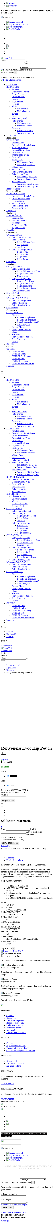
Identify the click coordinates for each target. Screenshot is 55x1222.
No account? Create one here (13, 1212)
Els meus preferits (13, 1066)
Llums (14, 332)
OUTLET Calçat (19, 354)
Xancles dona (23, 276)
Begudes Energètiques (26, 320)
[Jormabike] (11, 6)
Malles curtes (22, 109)
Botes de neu (22, 252)
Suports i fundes (18, 227)
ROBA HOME (12, 87)
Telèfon (34, 829)
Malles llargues (23, 111)
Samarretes (16, 128)
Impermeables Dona (20, 155)
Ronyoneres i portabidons (22, 337)
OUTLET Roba (18, 358)
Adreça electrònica (34, 832)
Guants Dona (17, 152)
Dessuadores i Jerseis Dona (23, 145)
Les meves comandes (15, 1063)
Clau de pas (6, 1199)
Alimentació (17, 315)
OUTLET (10, 349)
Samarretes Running (25, 133)
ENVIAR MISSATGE (10, 843)
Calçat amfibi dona (25, 283)
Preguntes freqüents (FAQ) (17, 1048)
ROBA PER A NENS (15, 193)
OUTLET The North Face (23, 363)
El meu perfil (11, 1061)
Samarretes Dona (19, 181)
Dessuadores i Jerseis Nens (23, 196)
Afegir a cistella (8, 801)
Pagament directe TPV (15, 1045)
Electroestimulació (19, 220)
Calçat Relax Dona (25, 274)
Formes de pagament (15, 1020)
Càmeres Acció (18, 218)
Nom (3, 829)
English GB (24, 24)
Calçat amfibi (22, 254)
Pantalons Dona (18, 169)
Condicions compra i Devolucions (20, 1050)
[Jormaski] (11, 3)
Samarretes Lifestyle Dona (28, 184)
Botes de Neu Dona (25, 281)
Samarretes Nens (19, 208)
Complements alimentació (28, 322)
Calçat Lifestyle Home (26, 242)
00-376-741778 (7, 1083)
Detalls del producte (14, 860)
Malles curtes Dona (25, 162)
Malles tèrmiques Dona (27, 176)
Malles (14, 106)
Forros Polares (18, 94)
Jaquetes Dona (18, 157)
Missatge (30, 835)
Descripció (10, 858)
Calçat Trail (22, 257)
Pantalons (16, 116)
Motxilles (16, 334)
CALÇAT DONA (14, 266)
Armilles (15, 89)
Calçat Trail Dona (24, 286)
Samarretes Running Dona (28, 186)
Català (17, 29)
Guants (15, 99)
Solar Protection (18, 339)
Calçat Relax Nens (20, 303)
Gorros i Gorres (18, 96)
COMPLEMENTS (14, 312)
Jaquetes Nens (18, 201)
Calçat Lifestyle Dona (21, 269)
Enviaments (11, 1018)
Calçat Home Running (21, 237)
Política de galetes (13, 1028)
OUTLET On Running (21, 356)
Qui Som (10, 1015)
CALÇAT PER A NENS (17, 298)
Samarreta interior (24, 126)
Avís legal (10, 1030)
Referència (6, 790)
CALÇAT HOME (14, 235)
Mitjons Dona (17, 167)
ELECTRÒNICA (14, 215)
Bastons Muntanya (20, 327)
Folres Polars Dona (20, 147)
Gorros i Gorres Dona (21, 150)
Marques (10, 620)
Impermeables (17, 101)
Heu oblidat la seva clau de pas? (14, 1205)
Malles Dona (17, 160)
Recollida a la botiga (15, 1023)
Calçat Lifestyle (18, 240)
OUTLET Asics (18, 351)
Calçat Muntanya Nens (21, 300)
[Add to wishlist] (2, 803)
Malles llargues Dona (26, 164)
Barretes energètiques (26, 317)
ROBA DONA (12, 140)
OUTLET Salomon (20, 361)
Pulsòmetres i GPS (20, 225)
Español (19, 22)
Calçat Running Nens (21, 305)
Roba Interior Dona (20, 174)
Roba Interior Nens (20, 206)
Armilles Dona (18, 143)
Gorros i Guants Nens (21, 198)
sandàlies (21, 247)
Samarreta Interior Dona (27, 179)
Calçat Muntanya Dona (21, 278)
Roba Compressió (19, 118)
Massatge (16, 223)
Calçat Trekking (24, 259)
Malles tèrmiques (24, 123)
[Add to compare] (2, 806)
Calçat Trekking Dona (26, 288)
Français (19, 27)
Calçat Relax (22, 244)
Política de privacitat (14, 1025)
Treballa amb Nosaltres (16, 1032)
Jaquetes (15, 104)
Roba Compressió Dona (22, 172)
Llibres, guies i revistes (21, 329)
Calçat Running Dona (21, 291)
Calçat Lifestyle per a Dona (28, 271)
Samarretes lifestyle (25, 130)
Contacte (10, 1043)
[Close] (2, 373)
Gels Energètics (23, 324)
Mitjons (15, 113)
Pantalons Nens (18, 203)
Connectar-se (6, 646)
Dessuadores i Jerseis (21, 92)
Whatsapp (5, 845)
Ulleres (15, 341)
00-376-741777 (7, 1099)
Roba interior (17, 121)
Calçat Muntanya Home (22, 249)
